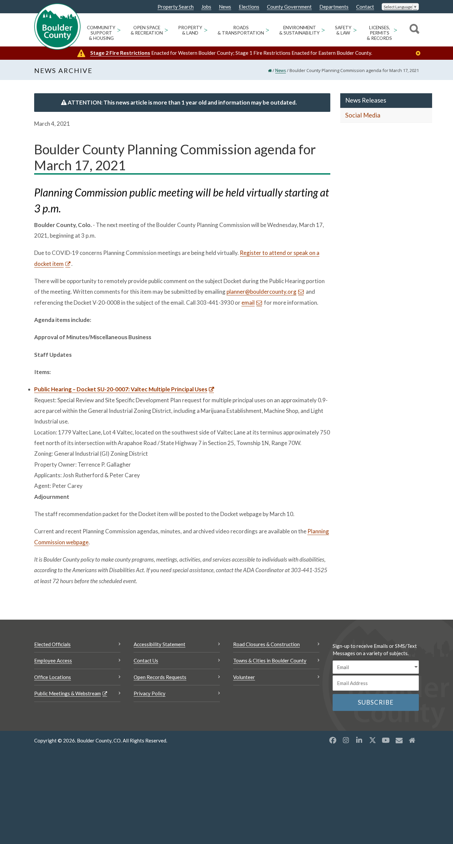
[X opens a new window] (372, 740)
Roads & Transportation (241, 30)
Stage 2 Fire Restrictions (120, 52)
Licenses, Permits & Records (379, 33)
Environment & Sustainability (299, 30)
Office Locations (52, 677)
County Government (289, 6)
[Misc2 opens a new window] (412, 740)
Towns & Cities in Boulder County (269, 660)
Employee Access (53, 660)
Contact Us (146, 660)
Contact (365, 6)
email (248, 302)
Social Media (362, 115)
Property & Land (190, 30)
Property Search (176, 7)
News (225, 6)
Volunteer (244, 677)
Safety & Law (343, 30)
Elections (249, 6)
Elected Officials (52, 644)
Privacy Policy (149, 693)
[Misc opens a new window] (399, 740)
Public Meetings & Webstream (67, 693)
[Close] (420, 53)
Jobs (206, 6)
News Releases (365, 100)
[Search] (413, 29)
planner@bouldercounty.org (261, 291)
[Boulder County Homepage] (57, 26)
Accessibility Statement (159, 644)
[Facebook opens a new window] (332, 740)
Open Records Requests (160, 677)
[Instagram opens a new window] (346, 740)
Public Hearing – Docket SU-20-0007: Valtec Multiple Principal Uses (120, 389)
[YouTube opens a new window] (385, 740)
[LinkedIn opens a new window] (359, 740)
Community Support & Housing (101, 33)
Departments (334, 6)
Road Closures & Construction (266, 644)
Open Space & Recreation (147, 30)
